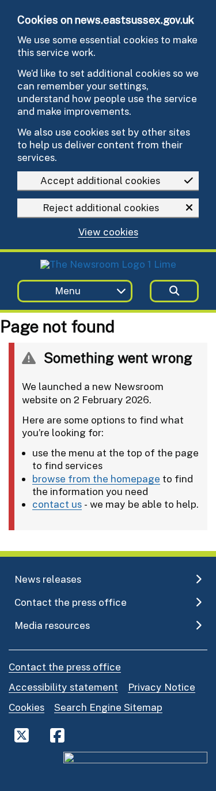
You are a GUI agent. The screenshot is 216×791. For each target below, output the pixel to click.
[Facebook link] (57, 735)
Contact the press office (65, 667)
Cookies (26, 707)
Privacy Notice (161, 687)
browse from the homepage (96, 479)
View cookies (108, 232)
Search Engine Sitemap (108, 707)
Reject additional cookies (101, 207)
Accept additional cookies (100, 180)
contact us (57, 504)
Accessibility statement (63, 687)
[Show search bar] (174, 291)
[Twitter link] (22, 735)
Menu (68, 290)
